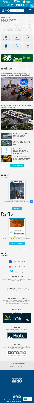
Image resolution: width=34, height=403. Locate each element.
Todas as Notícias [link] (17, 165)
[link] (32, 6)
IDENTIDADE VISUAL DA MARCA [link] (17, 366)
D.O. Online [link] (17, 208)
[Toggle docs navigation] (30, 10)
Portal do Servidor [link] (17, 243)
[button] (22, 10)
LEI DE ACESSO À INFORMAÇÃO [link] (17, 363)
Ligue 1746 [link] (18, 292)
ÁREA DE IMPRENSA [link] (17, 365)
